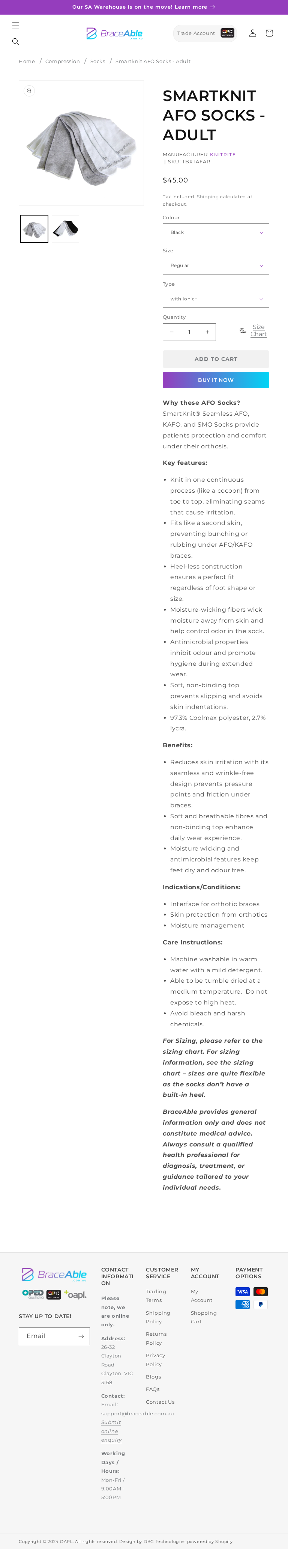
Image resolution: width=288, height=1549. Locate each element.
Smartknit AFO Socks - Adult (153, 61)
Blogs (153, 1377)
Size (168, 250)
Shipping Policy (158, 1317)
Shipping (208, 196)
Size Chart (258, 330)
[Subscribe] (81, 1336)
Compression (62, 61)
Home (27, 61)
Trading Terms (156, 1295)
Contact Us (160, 1402)
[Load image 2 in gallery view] (65, 229)
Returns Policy (156, 1338)
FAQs (152, 1389)
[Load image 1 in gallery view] (34, 229)
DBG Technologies (165, 1541)
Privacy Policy (155, 1359)
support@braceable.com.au (137, 1413)
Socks (97, 61)
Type (169, 284)
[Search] (16, 41)
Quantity (174, 317)
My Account (202, 1295)
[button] (16, 25)
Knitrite (223, 154)
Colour (171, 217)
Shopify (223, 1541)
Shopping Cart (204, 1317)
